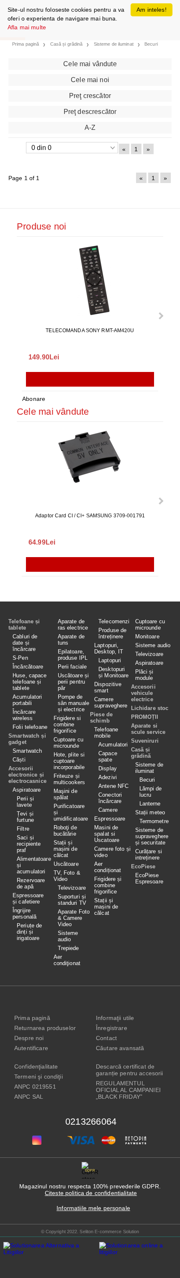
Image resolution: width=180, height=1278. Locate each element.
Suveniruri (145, 741)
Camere (108, 810)
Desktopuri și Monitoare (113, 672)
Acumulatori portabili (27, 700)
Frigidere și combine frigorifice (108, 885)
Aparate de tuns (71, 639)
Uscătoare (66, 864)
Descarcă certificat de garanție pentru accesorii (129, 1070)
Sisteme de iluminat (149, 768)
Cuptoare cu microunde (68, 742)
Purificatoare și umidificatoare (71, 812)
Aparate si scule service (148, 729)
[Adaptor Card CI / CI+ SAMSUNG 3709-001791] (90, 468)
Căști (19, 759)
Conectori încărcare (110, 798)
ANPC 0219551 (35, 1086)
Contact (106, 1038)
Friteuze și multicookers (69, 779)
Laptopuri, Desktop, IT (108, 648)
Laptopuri (109, 660)
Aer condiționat (107, 867)
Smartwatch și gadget (27, 739)
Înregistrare (111, 1028)
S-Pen (20, 658)
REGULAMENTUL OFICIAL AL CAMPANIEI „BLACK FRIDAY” (128, 1090)
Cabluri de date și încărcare (25, 642)
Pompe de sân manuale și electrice (73, 703)
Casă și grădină (141, 752)
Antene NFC (113, 786)
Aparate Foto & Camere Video (74, 918)
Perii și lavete (25, 801)
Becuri (147, 780)
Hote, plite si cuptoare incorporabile (69, 760)
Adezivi (107, 777)
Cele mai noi (90, 79)
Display (107, 768)
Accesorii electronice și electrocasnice (27, 774)
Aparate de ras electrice (73, 624)
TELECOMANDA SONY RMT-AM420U (90, 330)
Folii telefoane (30, 727)
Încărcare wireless (24, 715)
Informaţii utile (115, 1018)
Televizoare (72, 888)
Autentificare (31, 1048)
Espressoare (109, 819)
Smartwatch (27, 751)
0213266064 (90, 1121)
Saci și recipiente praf (29, 843)
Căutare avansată (120, 1048)
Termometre (154, 821)
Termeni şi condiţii (38, 1076)
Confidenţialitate (36, 1066)
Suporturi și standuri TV (72, 899)
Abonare (33, 398)
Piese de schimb (101, 717)
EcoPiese (143, 866)
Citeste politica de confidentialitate (91, 1193)
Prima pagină (32, 1018)
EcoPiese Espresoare (149, 878)
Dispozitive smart (107, 687)
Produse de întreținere (112, 633)
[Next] (160, 315)
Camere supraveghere (111, 702)
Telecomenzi (113, 621)
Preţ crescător (90, 95)
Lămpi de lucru (150, 791)
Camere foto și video (112, 852)
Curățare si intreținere (148, 854)
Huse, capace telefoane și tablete (30, 681)
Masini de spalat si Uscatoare (106, 833)
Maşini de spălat (65, 794)
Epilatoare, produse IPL (72, 654)
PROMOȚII (145, 717)
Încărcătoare (28, 667)
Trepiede (68, 948)
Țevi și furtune (25, 817)
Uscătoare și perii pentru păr (73, 681)
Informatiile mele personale (93, 1208)
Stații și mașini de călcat (65, 848)
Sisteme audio (68, 936)
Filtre (23, 829)
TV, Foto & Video (67, 876)
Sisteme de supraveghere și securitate (152, 836)
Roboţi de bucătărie (65, 830)
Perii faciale (72, 667)
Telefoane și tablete (24, 624)
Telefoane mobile (106, 732)
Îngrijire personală (24, 913)
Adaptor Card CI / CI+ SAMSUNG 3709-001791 (90, 516)
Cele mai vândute (90, 63)
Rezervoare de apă (31, 883)
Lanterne (150, 803)
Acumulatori (113, 744)
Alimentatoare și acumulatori (33, 865)
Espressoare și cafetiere (28, 898)
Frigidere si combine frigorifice (67, 724)
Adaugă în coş (90, 379)
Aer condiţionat (67, 960)
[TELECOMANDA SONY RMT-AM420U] (90, 282)
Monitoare (147, 636)
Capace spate (107, 756)
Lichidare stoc (150, 708)
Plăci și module (144, 675)
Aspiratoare (27, 790)
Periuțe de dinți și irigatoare (29, 931)
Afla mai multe (27, 27)
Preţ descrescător (90, 111)
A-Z (90, 127)
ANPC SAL (28, 1096)
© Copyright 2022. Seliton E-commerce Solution (90, 1231)
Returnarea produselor (45, 1028)
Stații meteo (150, 812)
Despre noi (29, 1038)
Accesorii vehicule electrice (143, 693)
